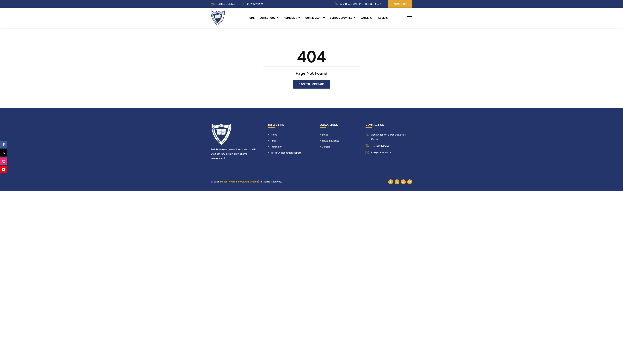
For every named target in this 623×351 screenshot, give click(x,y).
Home (251, 17)
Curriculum (313, 17)
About (274, 140)
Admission (400, 4)
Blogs (325, 134)
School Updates (341, 17)
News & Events (330, 140)
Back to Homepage (311, 84)
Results (382, 17)
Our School (267, 17)
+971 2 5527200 (254, 4)
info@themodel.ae (224, 4)
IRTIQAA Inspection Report (286, 152)
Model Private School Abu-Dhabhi (239, 181)
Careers (366, 17)
